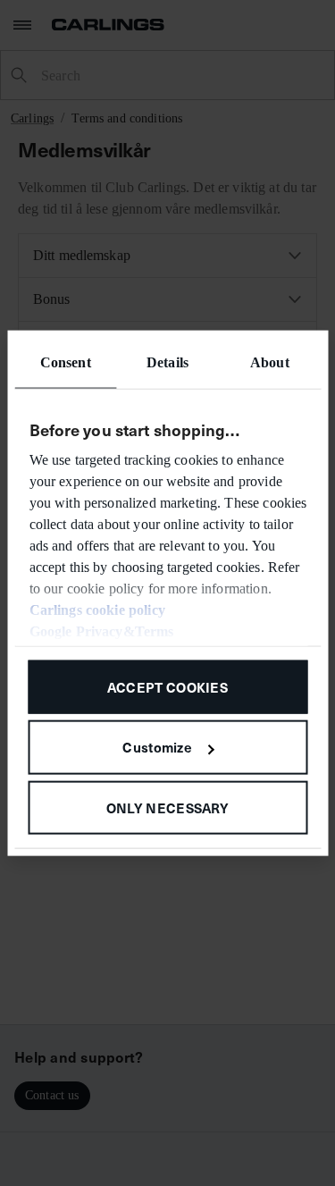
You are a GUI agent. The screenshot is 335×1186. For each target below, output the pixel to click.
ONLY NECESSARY (167, 807)
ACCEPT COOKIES (167, 686)
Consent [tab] (65, 361)
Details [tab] (167, 361)
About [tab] (269, 361)
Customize (157, 746)
